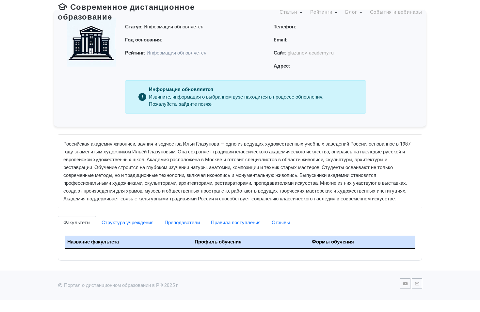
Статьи (288, 12)
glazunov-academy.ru (311, 52)
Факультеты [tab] (76, 222)
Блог (351, 12)
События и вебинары (396, 12)
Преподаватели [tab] (182, 222)
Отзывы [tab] (281, 222)
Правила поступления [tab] (236, 222)
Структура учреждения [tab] (127, 222)
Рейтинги (321, 12)
